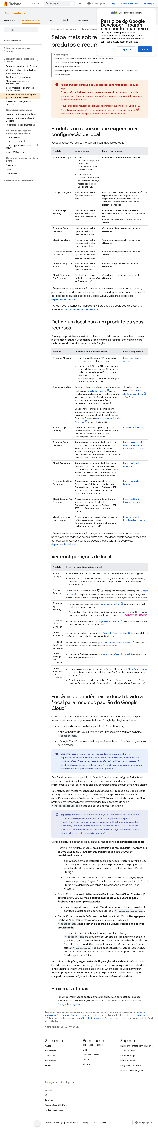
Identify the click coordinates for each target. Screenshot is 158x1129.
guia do (112, 633)
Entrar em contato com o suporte (136, 1045)
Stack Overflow (127, 1050)
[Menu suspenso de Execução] (91, 20)
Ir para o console (129, 3)
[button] (18, 49)
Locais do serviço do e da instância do (134, 445)
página (110, 604)
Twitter (86, 1059)
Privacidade (72, 1122)
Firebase (55, 29)
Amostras (50, 1055)
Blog (113, 3)
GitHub (48, 1065)
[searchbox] (21, 29)
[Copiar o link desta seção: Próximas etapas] (91, 989)
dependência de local (63, 299)
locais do (133, 427)
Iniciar (145, 49)
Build (65, 20)
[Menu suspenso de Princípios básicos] (44, 20)
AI (51, 20)
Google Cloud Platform (56, 1105)
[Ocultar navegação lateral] (37, 1123)
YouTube (87, 1064)
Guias (48, 1045)
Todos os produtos (54, 1109)
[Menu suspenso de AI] (56, 20)
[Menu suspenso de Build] (71, 20)
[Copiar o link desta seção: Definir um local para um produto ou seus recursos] (74, 328)
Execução (83, 20)
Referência (50, 1050)
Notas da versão (128, 1060)
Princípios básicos (30, 20)
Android (49, 1090)
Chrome (49, 1095)
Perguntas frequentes (131, 1065)
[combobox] (59, 3)
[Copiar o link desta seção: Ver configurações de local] (114, 557)
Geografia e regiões (69, 1004)
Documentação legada (131, 1070)
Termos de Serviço (54, 1122)
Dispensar (126, 49)
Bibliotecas (50, 1060)
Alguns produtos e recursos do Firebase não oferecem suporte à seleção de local (100, 105)
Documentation (15, 13)
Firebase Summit (91, 1054)
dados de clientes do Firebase (81, 309)
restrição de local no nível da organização (115, 110)
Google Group (127, 1055)
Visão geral (9, 20)
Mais (34, 3)
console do (96, 390)
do (116, 654)
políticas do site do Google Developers (97, 1018)
